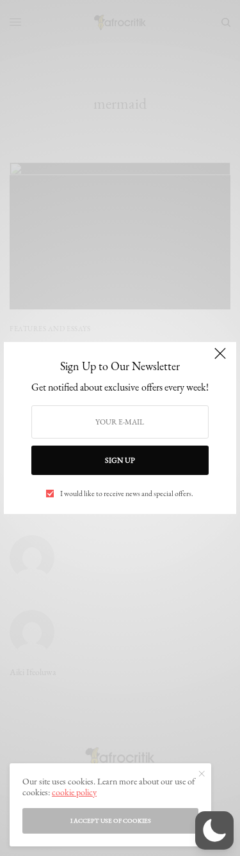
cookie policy (74, 792)
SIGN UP (120, 460)
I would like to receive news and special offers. (126, 493)
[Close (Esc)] (220, 359)
